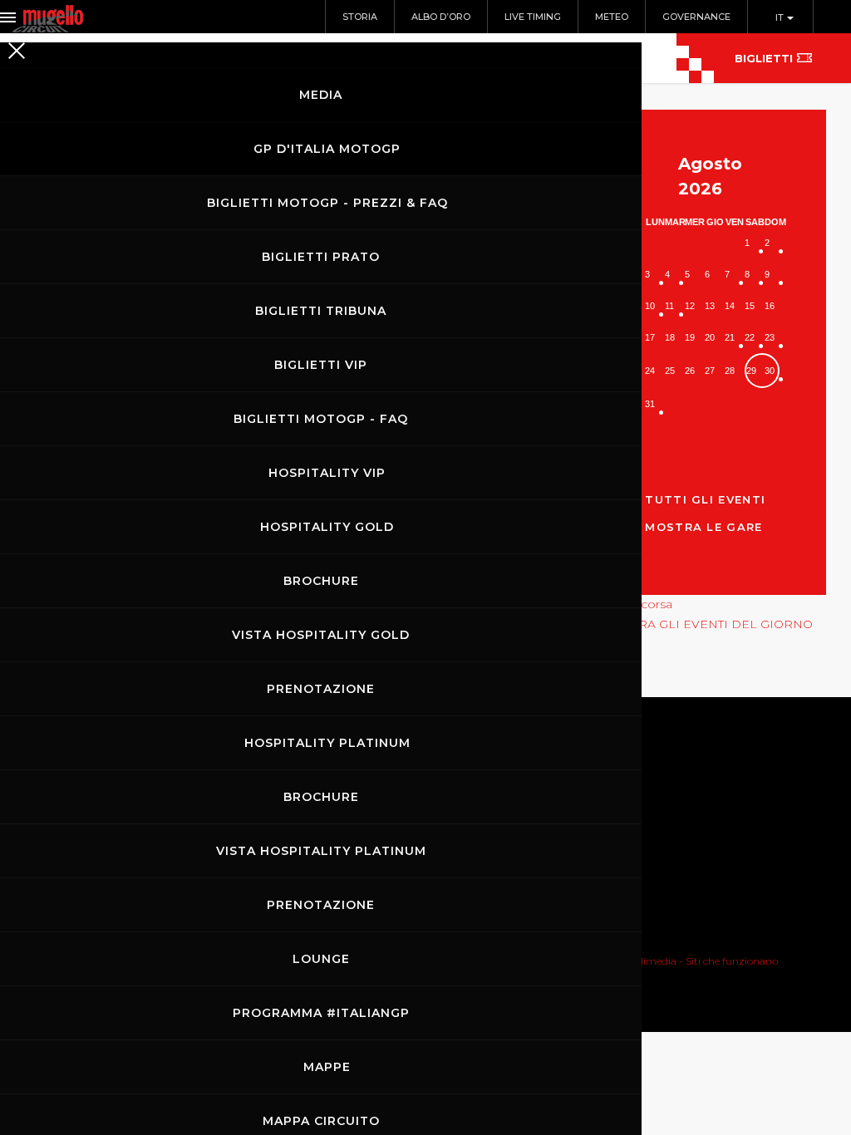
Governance (696, 16)
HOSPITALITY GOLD (327, 526)
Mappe (327, 1066)
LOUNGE (321, 958)
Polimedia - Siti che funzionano (702, 961)
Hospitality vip (327, 472)
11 (669, 306)
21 (730, 337)
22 (750, 337)
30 (770, 371)
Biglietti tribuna (320, 310)
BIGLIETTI (764, 58)
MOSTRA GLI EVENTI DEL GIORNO (708, 624)
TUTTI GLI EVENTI (705, 499)
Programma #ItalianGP (321, 1012)
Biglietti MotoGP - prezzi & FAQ (327, 202)
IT (780, 17)
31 (650, 404)
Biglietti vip (320, 364)
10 (650, 306)
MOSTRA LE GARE (703, 526)
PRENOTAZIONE (321, 688)
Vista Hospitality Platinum (321, 850)
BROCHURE (321, 580)
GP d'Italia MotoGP (327, 148)
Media (320, 94)
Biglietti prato (321, 256)
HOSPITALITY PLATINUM (327, 742)
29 (751, 371)
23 (770, 337)
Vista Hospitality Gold (321, 634)
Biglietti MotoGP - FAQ (321, 418)
